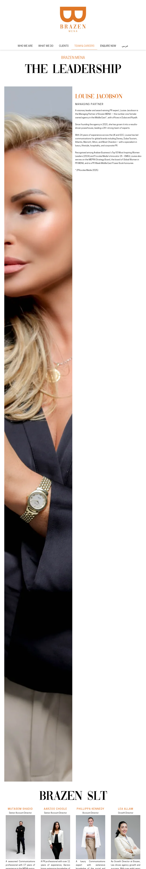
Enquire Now (108, 46)
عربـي (125, 46)
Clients (64, 46)
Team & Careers (84, 46)
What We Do (45, 46)
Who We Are (25, 46)
